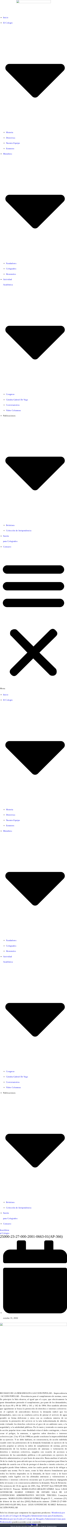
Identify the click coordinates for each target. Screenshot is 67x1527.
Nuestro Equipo (13, 143)
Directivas (10, 138)
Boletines (10, 525)
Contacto (7, 547)
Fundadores (11, 263)
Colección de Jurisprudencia (18, 530)
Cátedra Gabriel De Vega (17, 399)
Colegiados (11, 268)
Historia (9, 132)
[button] (33, 620)
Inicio (5, 17)
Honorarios (11, 274)
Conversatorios (12, 405)
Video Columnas (13, 410)
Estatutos (10, 148)
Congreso (10, 394)
